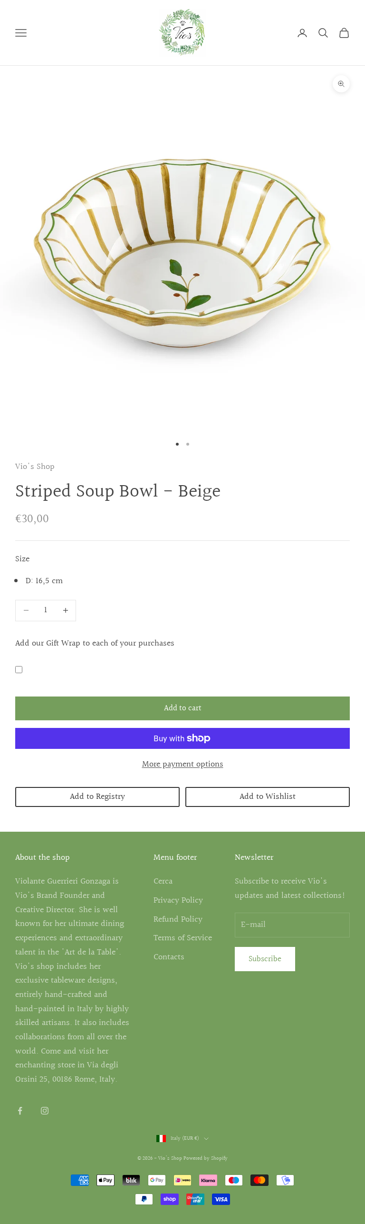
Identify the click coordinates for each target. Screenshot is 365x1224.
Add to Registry (97, 797)
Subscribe (265, 959)
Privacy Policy (178, 900)
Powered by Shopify (205, 1158)
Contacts (169, 957)
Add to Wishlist (268, 797)
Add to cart (183, 708)
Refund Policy (178, 919)
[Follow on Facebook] (20, 1110)
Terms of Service (183, 938)
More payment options (182, 764)
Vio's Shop (35, 467)
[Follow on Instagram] (44, 1110)
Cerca (163, 881)
